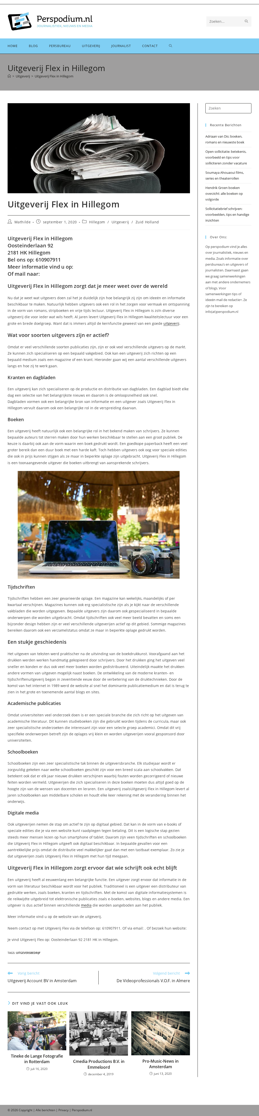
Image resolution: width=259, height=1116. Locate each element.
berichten (48, 1110)
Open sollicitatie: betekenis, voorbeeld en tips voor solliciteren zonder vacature (226, 157)
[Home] (9, 76)
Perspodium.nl (82, 1110)
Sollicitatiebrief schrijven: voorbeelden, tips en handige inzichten (227, 214)
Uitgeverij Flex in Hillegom (54, 76)
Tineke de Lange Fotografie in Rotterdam (37, 1058)
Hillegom (97, 222)
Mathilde (22, 222)
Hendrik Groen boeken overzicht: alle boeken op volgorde (224, 193)
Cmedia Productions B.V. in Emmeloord (98, 1064)
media (86, 905)
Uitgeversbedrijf (28, 953)
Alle (39, 1110)
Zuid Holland (147, 222)
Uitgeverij (120, 222)
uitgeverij (171, 323)
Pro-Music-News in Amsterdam (160, 1063)
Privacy (63, 1110)
